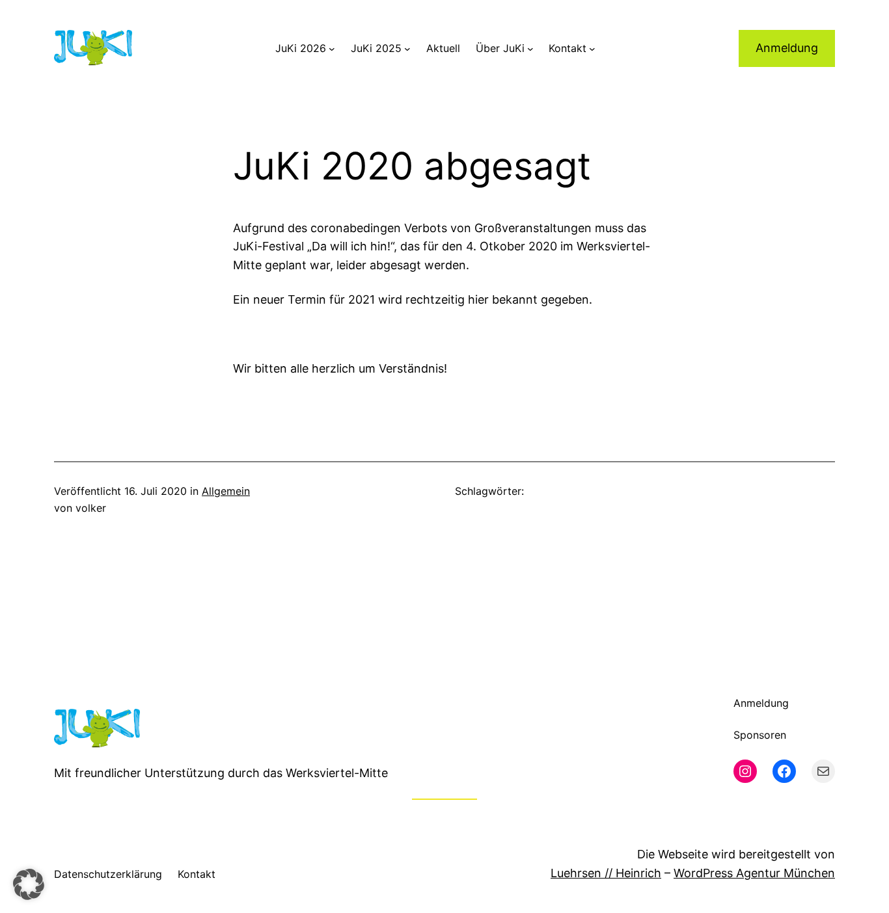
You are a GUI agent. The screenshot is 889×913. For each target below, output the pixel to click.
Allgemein (226, 490)
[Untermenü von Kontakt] (592, 49)
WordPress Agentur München (754, 873)
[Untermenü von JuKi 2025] (407, 49)
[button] (28, 884)
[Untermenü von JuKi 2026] (332, 49)
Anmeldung (787, 48)
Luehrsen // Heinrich (606, 873)
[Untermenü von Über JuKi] (530, 49)
